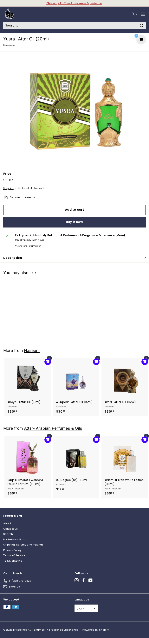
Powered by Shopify (95, 630)
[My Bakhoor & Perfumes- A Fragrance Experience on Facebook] (83, 580)
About (7, 523)
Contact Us (10, 529)
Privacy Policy (12, 550)
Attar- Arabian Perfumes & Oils (53, 428)
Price (7, 174)
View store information (28, 245)
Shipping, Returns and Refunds (23, 544)
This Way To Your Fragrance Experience (74, 3)
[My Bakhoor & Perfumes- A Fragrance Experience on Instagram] (76, 580)
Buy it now (74, 222)
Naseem (9, 45)
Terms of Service (14, 555)
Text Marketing (13, 561)
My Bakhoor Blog (14, 539)
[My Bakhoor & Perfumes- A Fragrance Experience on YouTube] (90, 580)
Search (8, 534)
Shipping (8, 188)
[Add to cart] (47, 284)
